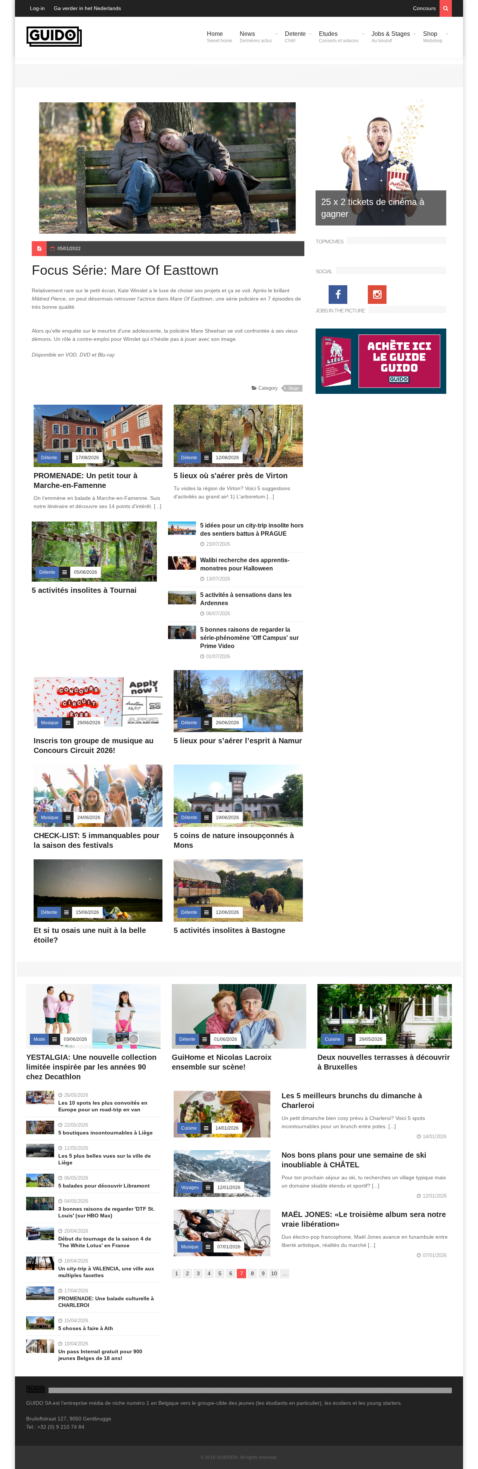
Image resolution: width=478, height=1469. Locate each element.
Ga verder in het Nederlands (87, 8)
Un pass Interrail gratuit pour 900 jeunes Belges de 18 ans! (100, 1354)
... (285, 1273)
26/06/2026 (227, 722)
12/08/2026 (227, 457)
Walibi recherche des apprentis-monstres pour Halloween (244, 564)
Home (219, 37)
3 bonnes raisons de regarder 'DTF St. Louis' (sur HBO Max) (106, 1212)
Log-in (37, 8)
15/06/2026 (87, 912)
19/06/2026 (227, 817)
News (256, 37)
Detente (295, 37)
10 (274, 1273)
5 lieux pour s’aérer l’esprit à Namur (238, 741)
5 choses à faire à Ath (85, 1328)
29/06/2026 (88, 722)
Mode (39, 1039)
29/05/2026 (370, 1039)
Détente (49, 457)
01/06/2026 (225, 1039)
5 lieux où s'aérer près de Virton (231, 475)
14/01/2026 (227, 1128)
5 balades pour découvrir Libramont (104, 1186)
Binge (294, 388)
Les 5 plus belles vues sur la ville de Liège (104, 1159)
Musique (50, 722)
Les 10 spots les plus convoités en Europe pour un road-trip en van (103, 1106)
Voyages (190, 1187)
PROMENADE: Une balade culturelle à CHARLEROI (106, 1301)
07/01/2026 (228, 1246)
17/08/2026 (87, 457)
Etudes (338, 37)
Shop (433, 37)
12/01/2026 (228, 1187)
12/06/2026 (227, 912)
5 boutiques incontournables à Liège (105, 1133)
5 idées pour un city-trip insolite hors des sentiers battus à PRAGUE (252, 529)
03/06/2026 (75, 1039)
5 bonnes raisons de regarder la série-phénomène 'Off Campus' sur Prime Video (249, 637)
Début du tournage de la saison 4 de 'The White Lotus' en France (104, 1242)
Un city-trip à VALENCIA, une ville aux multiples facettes (106, 1272)
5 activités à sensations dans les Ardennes (246, 599)
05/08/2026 (85, 572)
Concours (424, 8)
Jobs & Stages (391, 37)
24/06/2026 (88, 817)
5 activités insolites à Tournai (84, 590)
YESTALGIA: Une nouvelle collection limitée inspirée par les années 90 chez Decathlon (91, 1067)
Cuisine (333, 1039)
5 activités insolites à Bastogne (229, 930)
